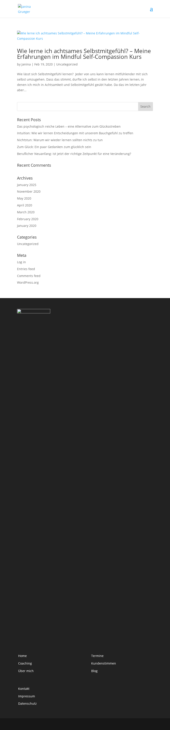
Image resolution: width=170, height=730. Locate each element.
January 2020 (26, 226)
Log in (21, 262)
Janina (26, 64)
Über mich (26, 671)
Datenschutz (27, 703)
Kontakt (23, 688)
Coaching (25, 663)
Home (22, 656)
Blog (94, 671)
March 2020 (26, 212)
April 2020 (24, 205)
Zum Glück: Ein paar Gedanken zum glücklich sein (54, 147)
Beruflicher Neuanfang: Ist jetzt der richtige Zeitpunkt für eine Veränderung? (74, 154)
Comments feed (29, 276)
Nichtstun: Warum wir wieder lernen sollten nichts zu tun (60, 140)
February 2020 (27, 219)
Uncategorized (67, 64)
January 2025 (26, 185)
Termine (97, 656)
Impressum (26, 696)
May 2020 (24, 198)
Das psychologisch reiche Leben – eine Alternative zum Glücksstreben (69, 126)
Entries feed (26, 269)
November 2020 (29, 191)
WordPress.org (28, 282)
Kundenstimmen (103, 663)
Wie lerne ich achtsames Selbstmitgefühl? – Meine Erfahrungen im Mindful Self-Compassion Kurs (84, 54)
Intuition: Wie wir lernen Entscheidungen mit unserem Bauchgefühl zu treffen (75, 133)
